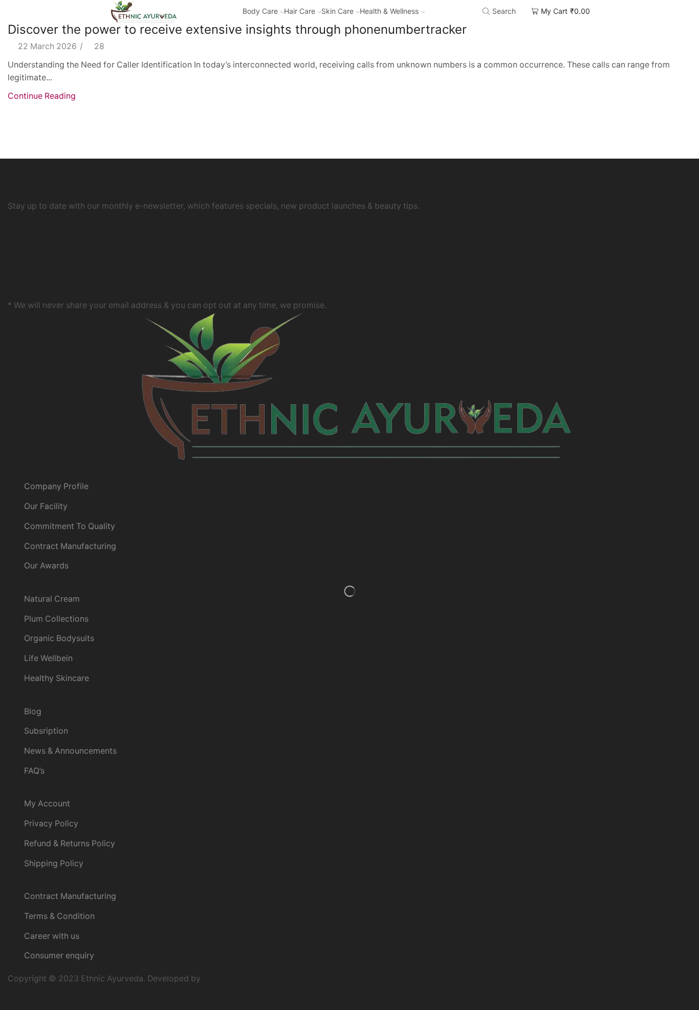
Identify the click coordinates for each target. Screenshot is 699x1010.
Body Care (260, 11)
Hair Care (299, 11)
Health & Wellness (389, 11)
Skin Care (337, 11)
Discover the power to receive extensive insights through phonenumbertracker (237, 29)
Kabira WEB (225, 978)
